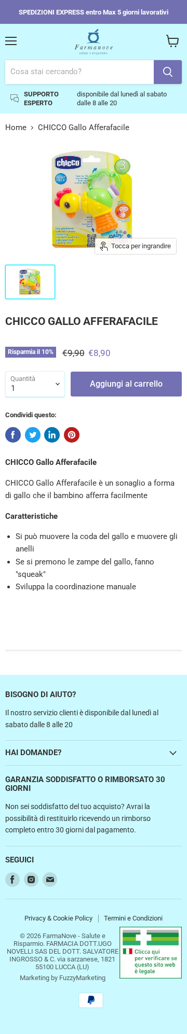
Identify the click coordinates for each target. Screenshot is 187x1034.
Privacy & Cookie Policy (58, 918)
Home (15, 127)
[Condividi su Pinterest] (71, 435)
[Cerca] (168, 72)
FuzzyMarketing (82, 978)
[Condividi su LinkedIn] (52, 435)
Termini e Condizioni (133, 918)
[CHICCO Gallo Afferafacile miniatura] (30, 282)
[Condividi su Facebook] (13, 435)
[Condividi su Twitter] (33, 435)
